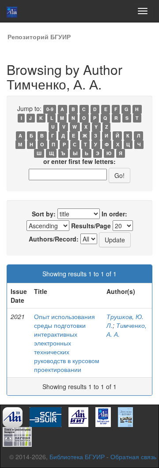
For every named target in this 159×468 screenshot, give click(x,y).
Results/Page (91, 225)
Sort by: (44, 213)
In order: (114, 213)
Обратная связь (133, 456)
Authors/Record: (54, 238)
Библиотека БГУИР (77, 456)
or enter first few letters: (79, 161)
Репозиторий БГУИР (39, 36)
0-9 (49, 109)
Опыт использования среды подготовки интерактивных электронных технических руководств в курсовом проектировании (66, 343)
